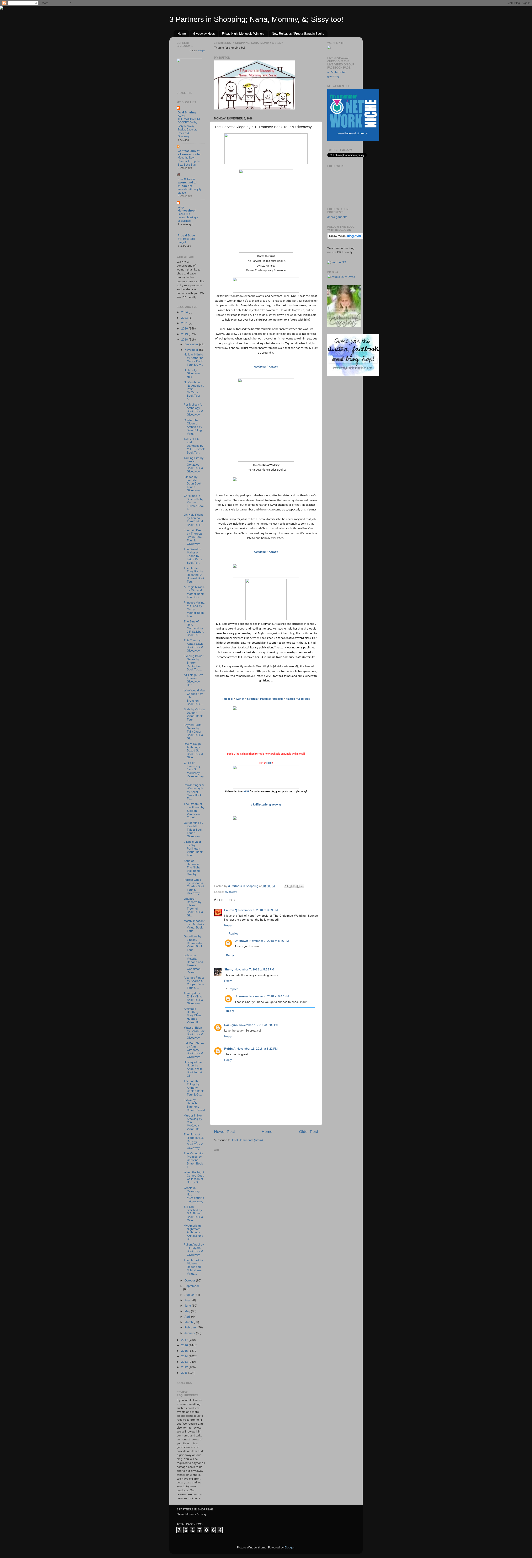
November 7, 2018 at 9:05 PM (258, 1025)
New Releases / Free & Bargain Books (298, 33)
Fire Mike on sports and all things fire (187, 182)
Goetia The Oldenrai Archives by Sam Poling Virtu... (193, 427)
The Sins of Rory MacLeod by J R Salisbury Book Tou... (194, 628)
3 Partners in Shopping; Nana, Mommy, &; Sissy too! (256, 19)
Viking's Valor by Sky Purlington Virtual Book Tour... (193, 848)
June (188, 1305)
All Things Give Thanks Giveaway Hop (193, 680)
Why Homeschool (187, 209)
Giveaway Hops (204, 33)
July (188, 1300)
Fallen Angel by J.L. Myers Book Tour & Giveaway (194, 1249)
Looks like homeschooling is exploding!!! (188, 217)
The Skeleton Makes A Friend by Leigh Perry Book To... (193, 556)
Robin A (229, 1048)
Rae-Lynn (231, 1025)
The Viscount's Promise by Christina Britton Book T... (193, 1160)
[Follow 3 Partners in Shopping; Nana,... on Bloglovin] (345, 238)
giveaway (231, 891)
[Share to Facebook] (298, 886)
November (192, 349)
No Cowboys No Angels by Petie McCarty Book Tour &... (194, 391)
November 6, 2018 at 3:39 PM (258, 910)
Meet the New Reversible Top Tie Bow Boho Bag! (189, 161)
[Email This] (286, 886)
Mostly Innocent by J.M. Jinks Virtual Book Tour (194, 926)
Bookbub (278, 699)
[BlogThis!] (290, 886)
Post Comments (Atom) (247, 1140)
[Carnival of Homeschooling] (344, 325)
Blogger (289, 1547)
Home (181, 33)
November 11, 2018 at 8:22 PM (257, 1048)
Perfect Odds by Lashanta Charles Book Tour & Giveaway (194, 886)
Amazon (273, 366)
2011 (184, 1372)
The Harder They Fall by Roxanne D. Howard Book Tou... (194, 575)
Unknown (241, 940)
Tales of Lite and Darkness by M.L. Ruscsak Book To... (194, 446)
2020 (185, 328)
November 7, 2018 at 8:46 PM (269, 940)
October (190, 1280)
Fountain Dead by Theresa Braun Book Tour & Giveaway (193, 537)
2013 (185, 1361)
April (188, 1316)
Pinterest (265, 699)
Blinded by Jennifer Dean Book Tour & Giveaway (192, 483)
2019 (185, 334)
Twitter (240, 699)
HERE (269, 763)
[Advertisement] (245, 1179)
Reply (228, 925)
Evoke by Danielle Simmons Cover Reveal (194, 1105)
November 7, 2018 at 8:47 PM (269, 996)
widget (201, 50)
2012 (185, 1367)
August (190, 1294)
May (188, 1311)
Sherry (228, 969)
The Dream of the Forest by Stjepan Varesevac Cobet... (194, 810)
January (190, 1333)
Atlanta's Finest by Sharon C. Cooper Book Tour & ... (194, 982)
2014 (185, 1356)
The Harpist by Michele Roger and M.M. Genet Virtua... (193, 1267)
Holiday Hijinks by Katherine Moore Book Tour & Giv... (193, 359)
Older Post (308, 1131)
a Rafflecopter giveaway (266, 804)
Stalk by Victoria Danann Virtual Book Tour (194, 714)
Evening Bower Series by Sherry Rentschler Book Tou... (193, 662)
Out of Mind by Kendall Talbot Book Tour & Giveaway (193, 829)
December (192, 344)
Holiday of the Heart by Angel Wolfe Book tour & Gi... (193, 1069)
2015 (185, 1350)
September (192, 1285)
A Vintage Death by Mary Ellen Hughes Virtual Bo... (193, 1015)
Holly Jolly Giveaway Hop (192, 373)
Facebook (228, 699)
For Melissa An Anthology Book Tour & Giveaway (193, 409)
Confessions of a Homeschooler (189, 152)
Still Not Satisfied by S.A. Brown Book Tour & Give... (193, 1213)
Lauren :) (230, 910)
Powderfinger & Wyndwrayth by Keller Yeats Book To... (194, 791)
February (191, 1327)
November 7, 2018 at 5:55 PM (254, 969)
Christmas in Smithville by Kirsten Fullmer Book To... (194, 502)
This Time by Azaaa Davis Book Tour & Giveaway (193, 645)
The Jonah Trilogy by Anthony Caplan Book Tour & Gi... (194, 1088)
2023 (185, 317)
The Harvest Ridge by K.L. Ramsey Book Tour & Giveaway (194, 1141)
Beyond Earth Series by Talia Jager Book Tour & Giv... (193, 731)
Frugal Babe (186, 235)
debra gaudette (337, 217)
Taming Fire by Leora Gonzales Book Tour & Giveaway (193, 464)
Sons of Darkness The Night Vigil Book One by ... (192, 867)
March (189, 1322)
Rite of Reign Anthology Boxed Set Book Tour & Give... (193, 750)
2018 (185, 339)
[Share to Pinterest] (302, 886)
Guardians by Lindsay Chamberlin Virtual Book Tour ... (193, 943)
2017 (185, 1340)
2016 (185, 1345)
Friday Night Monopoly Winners (243, 33)
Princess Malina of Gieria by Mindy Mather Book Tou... (194, 609)
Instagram (252, 699)
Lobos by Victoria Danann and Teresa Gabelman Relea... (193, 964)
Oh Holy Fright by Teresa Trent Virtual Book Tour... (193, 519)
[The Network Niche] (353, 139)
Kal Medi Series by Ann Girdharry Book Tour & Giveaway (194, 1050)
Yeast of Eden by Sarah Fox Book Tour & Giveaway (194, 1032)
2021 (185, 323)
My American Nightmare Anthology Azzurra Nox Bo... (193, 1232)
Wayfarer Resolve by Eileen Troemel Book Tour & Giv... (193, 907)
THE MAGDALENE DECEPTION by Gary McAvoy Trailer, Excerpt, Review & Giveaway (189, 128)
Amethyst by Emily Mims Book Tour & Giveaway (193, 998)
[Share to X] (294, 886)
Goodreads (260, 366)
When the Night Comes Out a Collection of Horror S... (194, 1177)
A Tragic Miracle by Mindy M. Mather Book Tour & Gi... (194, 592)
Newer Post (224, 1131)
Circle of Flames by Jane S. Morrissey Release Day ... (194, 771)
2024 (185, 312)
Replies (233, 933)
